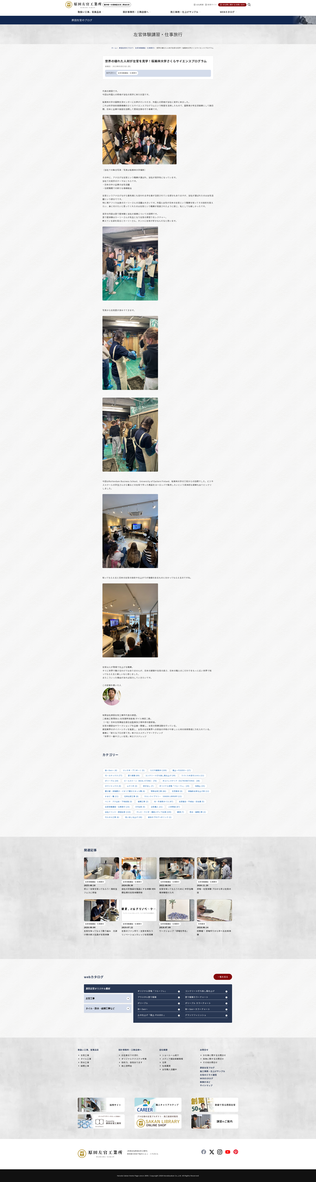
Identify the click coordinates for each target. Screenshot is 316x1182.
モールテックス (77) (113, 775)
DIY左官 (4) (140, 807)
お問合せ (204, 1049)
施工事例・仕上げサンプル (212, 1071)
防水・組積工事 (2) (198, 812)
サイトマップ (206, 1085)
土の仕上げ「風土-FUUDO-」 (152, 1014)
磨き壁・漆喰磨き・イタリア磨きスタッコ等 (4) (125, 791)
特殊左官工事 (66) (158, 791)
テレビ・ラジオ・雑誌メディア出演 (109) (154, 812)
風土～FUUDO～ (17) (182, 770)
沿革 (164, 1062)
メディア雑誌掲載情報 (172, 1058)
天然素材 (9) (177, 791)
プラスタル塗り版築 (147, 996)
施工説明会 (126, 1065)
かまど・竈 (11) (111, 796)
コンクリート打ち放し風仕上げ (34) (160, 775)
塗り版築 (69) (134, 775)
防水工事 (85, 1062)
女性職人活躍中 (169, 1069)
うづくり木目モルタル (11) (192, 775)
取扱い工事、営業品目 (88, 1049)
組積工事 (85, 1065)
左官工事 (85, 1055)
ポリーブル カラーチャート (198, 1003)
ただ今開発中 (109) (158, 770)
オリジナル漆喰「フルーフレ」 (152, 990)
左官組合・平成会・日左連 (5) (191, 801)
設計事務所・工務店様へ (130, 1049)
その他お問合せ (210, 1062)
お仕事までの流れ (129, 1055)
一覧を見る (223, 976)
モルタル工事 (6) (112, 817)
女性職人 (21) (157, 807)
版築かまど (205, 1081)
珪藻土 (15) (200, 786)
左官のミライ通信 (208, 1074)
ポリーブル (143, 1003)
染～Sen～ (143, 1009)
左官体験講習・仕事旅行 (144, 48)
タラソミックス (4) (113, 786)
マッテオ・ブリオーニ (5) (134, 770)
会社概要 (163, 1049)
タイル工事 (86, 1058)
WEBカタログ (206, 1078)
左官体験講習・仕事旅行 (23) (117, 807)
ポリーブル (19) (111, 781)
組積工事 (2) (143, 801)
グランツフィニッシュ (195, 1014)
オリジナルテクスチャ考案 (134, 1058)
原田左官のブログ (126, 48)
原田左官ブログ (207, 1067)
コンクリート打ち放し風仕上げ (200, 990)
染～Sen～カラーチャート (197, 1009)
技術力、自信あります (131, 1062)
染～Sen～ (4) (111, 770)
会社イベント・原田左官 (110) (118, 812)
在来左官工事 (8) (131, 796)
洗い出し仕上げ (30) (133, 817)
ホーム (114, 48)
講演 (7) (180, 812)
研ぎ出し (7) (148, 786)
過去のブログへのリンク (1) (159, 817)
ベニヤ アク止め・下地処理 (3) (118, 801)
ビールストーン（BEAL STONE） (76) (140, 781)
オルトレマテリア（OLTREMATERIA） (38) (181, 781)
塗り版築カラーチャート (196, 996)
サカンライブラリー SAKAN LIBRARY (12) (163, 796)
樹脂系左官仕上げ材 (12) (198, 791)
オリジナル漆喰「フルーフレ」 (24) (174, 786)
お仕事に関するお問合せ (214, 1055)
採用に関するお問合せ (213, 1058)
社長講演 (166, 1065)
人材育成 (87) (174, 807)
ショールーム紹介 (170, 1055)
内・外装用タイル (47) (163, 801)
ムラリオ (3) (132, 786)
